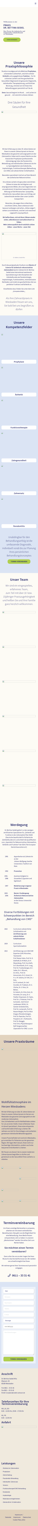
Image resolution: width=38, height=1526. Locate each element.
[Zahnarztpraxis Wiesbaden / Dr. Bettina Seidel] (19, 3)
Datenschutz (27, 1517)
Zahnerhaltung (7, 1475)
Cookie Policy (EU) (19, 1520)
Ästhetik (19, 394)
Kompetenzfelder (18, 291)
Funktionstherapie (19, 427)
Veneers (5, 1485)
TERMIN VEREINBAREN (12, 39)
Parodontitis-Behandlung (10, 1478)
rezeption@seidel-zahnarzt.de (15, 1393)
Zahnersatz (19, 493)
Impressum (18, 1515)
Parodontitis (19, 526)
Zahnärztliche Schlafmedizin (12, 1502)
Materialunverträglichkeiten (11, 1499)
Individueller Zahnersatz (10, 1482)
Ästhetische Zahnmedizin (11, 1468)
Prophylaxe (19, 361)
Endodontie (6, 1492)
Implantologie (7, 1495)
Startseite (8, 1517)
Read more (18, 346)
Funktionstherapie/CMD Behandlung (14, 1488)
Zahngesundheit (18, 460)
